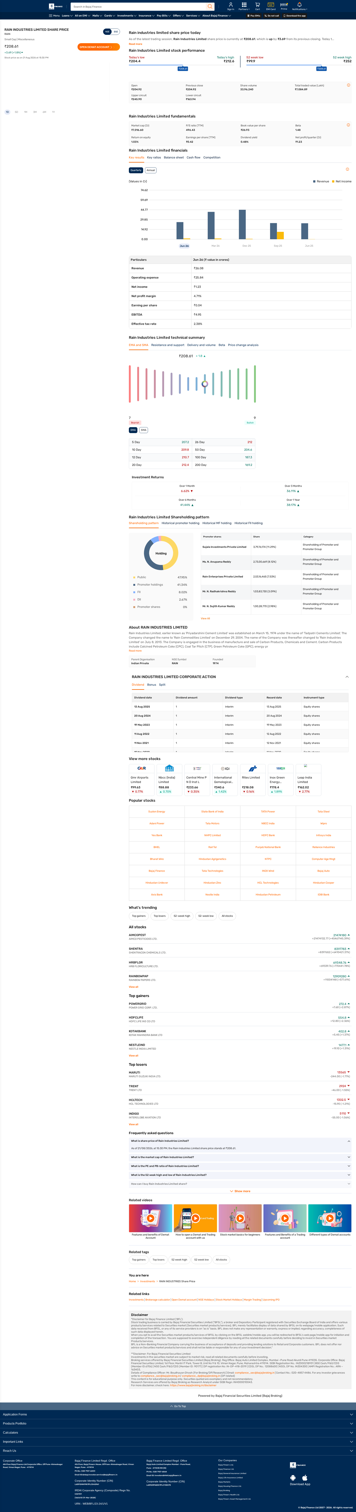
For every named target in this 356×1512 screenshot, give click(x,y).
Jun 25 (309, 245)
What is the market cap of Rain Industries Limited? (162, 1157)
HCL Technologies (268, 882)
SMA (143, 430)
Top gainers (139, 916)
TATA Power (268, 811)
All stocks (227, 916)
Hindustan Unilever (157, 882)
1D (7, 112)
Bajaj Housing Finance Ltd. (230, 1486)
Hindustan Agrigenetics (212, 859)
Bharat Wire (157, 859)
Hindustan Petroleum (268, 894)
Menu (56, 15)
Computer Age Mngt (323, 859)
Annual (151, 170)
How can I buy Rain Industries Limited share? (159, 1183)
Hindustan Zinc (212, 882)
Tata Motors (212, 823)
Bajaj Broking (224, 1490)
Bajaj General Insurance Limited (232, 1473)
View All (205, 618)
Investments (147, 1281)
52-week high (182, 916)
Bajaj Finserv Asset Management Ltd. (234, 1499)
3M (35, 112)
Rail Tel (212, 847)
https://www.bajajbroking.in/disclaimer (193, 1385)
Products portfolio (14, 1423)
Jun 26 (184, 246)
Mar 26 (215, 245)
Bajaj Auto (323, 870)
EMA (133, 430)
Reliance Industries (323, 847)
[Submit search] (210, 6)
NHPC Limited (212, 835)
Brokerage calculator (157, 1299)
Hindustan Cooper (323, 882)
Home (132, 1281)
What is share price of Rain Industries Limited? (160, 1140)
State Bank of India (212, 811)
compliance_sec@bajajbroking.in (254, 1372)
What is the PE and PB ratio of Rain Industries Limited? (165, 1166)
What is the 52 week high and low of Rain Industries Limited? (169, 1175)
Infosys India (323, 835)
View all (133, 986)
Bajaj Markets (224, 1482)
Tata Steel (323, 811)
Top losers (160, 916)
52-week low (206, 916)
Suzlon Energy (156, 811)
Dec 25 (247, 245)
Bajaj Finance (157, 870)
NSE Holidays (206, 1299)
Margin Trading (252, 1299)
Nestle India (212, 894)
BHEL (157, 847)
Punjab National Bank (268, 847)
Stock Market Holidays (229, 1299)
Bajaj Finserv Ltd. (226, 1465)
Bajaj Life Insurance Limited (230, 1477)
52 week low (201, 1259)
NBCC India (268, 823)
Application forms (15, 1414)
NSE (107, 31)
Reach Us (9, 1450)
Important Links (13, 1441)
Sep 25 (278, 245)
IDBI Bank (323, 894)
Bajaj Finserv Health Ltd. (229, 1494)
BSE (116, 31)
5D (16, 112)
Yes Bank (156, 835)
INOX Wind (268, 870)
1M (25, 112)
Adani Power (156, 823)
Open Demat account (184, 1299)
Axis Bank (157, 894)
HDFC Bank (268, 835)
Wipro (323, 823)
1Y (53, 112)
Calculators (10, 1432)
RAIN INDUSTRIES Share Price (177, 1281)
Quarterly (136, 170)
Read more (135, 44)
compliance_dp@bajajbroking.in (201, 1375)
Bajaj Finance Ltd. (226, 1469)
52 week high (179, 1259)
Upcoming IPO (271, 1299)
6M (44, 112)
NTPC (268, 859)
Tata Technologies (212, 870)
